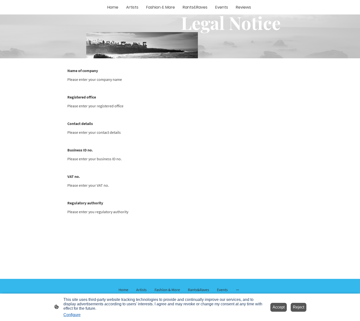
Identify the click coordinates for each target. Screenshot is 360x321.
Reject (298, 307)
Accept (279, 307)
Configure (72, 315)
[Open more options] (237, 289)
